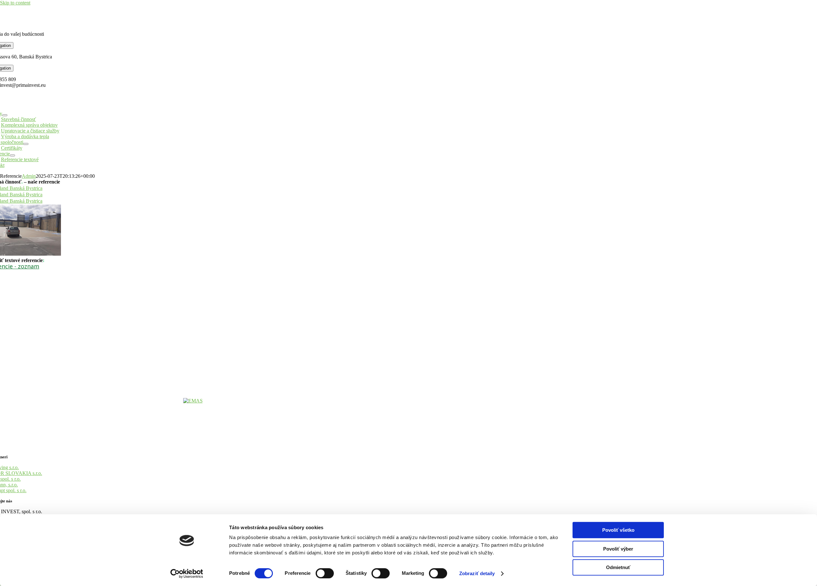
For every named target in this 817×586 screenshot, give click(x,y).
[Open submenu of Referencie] (12, 155)
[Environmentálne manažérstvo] (193, 400)
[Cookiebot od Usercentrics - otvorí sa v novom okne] (187, 573)
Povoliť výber (618, 549)
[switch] (325, 573)
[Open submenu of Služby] (4, 115)
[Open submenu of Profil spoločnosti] (25, 144)
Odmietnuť (618, 567)
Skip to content (15, 2)
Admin (29, 176)
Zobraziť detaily (477, 573)
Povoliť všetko (618, 530)
